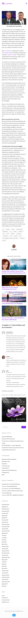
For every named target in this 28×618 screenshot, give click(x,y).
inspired (12, 233)
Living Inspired (5, 468)
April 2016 (4, 542)
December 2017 (5, 509)
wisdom (4, 240)
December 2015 (5, 550)
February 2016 (5, 546)
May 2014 (4, 586)
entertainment (19, 229)
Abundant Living (6, 461)
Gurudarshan (5, 484)
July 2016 (4, 535)
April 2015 (4, 566)
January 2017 (5, 522)
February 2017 (5, 520)
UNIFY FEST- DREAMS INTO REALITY (15, 495)
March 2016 (4, 544)
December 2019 (5, 504)
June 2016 (4, 537)
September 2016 (6, 531)
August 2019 (4, 506)
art (3, 229)
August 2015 (4, 559)
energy (13, 229)
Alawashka (4, 463)
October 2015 (5, 555)
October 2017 (5, 513)
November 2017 (5, 511)
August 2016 (4, 533)
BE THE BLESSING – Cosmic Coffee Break (11, 445)
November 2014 (5, 577)
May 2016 (4, 539)
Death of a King (12, 54)
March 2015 (4, 568)
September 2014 (6, 581)
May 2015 (4, 564)
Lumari (14, 249)
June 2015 (4, 561)
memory (15, 235)
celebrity (8, 229)
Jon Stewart (8, 50)
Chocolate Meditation (7, 436)
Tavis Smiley (22, 238)
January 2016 (5, 548)
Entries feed (5, 597)
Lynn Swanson (9, 332)
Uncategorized (5, 472)
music (20, 235)
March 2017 (4, 517)
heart (8, 233)
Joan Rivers (18, 233)
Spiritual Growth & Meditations (9, 470)
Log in (3, 595)
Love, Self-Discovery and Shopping (12, 303)
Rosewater (5, 52)
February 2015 (5, 570)
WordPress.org (5, 602)
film (11, 231)
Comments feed (5, 600)
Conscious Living (6, 466)
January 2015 (5, 573)
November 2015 (5, 553)
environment (5, 231)
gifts (4, 233)
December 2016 (5, 524)
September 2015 (6, 557)
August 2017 (4, 515)
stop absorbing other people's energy (10, 238)
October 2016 (5, 528)
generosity (20, 231)
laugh (11, 235)
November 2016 (5, 526)
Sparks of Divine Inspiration (8, 438)
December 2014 (5, 575)
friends (15, 231)
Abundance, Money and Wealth (9, 459)
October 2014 (5, 579)
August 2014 (4, 584)
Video (3, 474)
